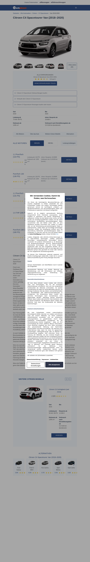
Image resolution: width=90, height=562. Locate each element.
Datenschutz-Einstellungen (36, 365)
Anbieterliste (54, 359)
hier (57, 234)
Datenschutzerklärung (33, 359)
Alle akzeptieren (54, 365)
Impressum (45, 359)
